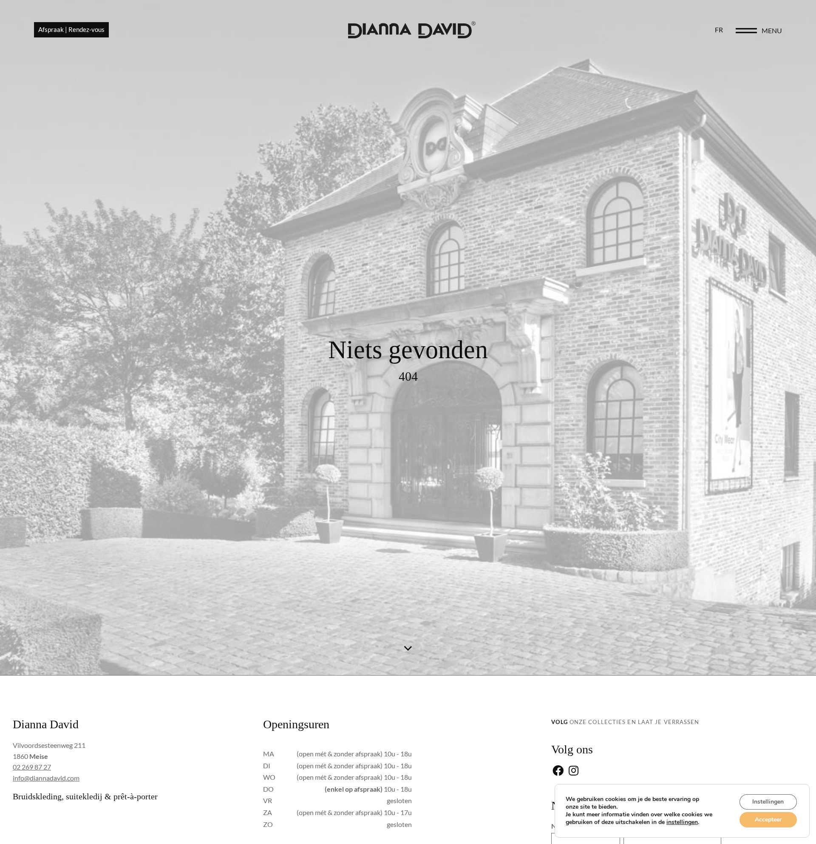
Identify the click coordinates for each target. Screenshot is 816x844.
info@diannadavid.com (46, 778)
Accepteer (768, 819)
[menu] (746, 30)
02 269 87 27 (32, 767)
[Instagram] (573, 771)
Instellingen (768, 802)
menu (772, 30)
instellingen (682, 822)
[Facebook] (557, 771)
